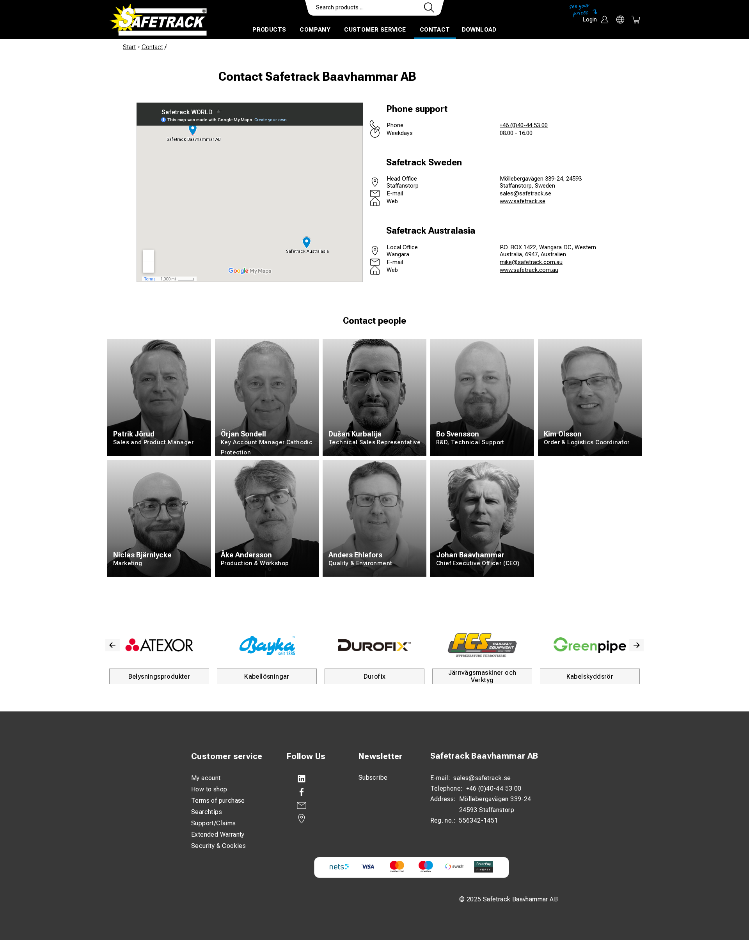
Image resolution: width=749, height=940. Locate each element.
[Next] (636, 645)
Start (129, 47)
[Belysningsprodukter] (159, 645)
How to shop (209, 789)
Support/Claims (213, 823)
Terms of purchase (218, 800)
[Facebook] (315, 792)
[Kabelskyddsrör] (590, 645)
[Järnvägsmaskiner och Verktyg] (482, 645)
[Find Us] (315, 819)
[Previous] (112, 645)
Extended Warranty (218, 834)
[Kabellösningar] (267, 645)
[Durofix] (374, 645)
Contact (435, 29)
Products (269, 29)
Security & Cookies (218, 846)
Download (479, 29)
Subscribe (373, 777)
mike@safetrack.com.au (531, 262)
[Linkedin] (315, 779)
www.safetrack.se (522, 201)
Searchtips (206, 812)
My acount (206, 778)
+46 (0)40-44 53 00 (524, 125)
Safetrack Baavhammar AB (484, 756)
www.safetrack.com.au (529, 269)
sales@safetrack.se (525, 193)
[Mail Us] (315, 805)
